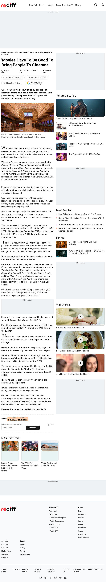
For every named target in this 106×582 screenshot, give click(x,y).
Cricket (81, 524)
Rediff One (53, 514)
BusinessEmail (61, 5)
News (40, 5)
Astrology (82, 534)
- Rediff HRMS (54, 524)
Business (82, 514)
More (77, 5)
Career (22, 551)
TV (72, 5)
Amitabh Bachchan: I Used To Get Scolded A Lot (81, 224)
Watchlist (5, 554)
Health (22, 544)
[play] (80, 316)
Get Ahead (82, 528)
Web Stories (63, 304)
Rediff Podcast (83, 538)
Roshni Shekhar (5, 71)
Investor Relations (51, 570)
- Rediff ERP (53, 531)
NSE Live (4, 548)
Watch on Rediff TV (38, 77)
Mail (35, 5)
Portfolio (4, 558)
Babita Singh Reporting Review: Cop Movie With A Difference (81, 219)
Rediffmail (53, 511)
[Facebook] (50, 578)
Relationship (25, 554)
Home (31, 5)
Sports (80, 521)
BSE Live (4, 544)
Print (52, 425)
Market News (6, 551)
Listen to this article (14, 77)
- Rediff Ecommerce (56, 521)
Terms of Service (37, 570)
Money (50, 5)
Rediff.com (83, 570)
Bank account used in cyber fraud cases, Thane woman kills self (81, 229)
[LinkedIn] (65, 578)
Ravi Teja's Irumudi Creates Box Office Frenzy (80, 214)
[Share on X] (45, 578)
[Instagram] (55, 578)
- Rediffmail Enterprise (57, 518)
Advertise (16, 570)
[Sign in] (102, 5)
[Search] (96, 5)
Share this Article (13, 83)
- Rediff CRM (54, 528)
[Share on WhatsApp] (40, 578)
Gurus (69, 5)
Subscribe (32, 428)
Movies (11, 52)
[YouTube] (60, 578)
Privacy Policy (25, 570)
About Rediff (3, 570)
